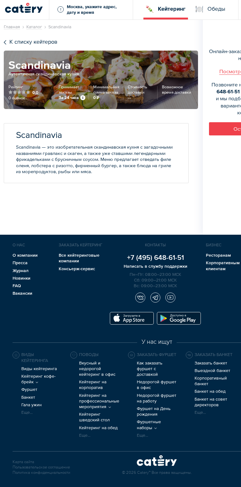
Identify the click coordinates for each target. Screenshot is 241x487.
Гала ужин (31, 404)
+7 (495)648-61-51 (155, 257)
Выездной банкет (212, 370)
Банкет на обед (210, 391)
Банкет (28, 397)
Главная (12, 26)
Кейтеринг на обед (98, 427)
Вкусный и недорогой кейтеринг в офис (97, 368)
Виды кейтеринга (39, 368)
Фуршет (29, 389)
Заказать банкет (211, 362)
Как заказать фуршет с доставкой (149, 368)
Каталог (34, 26)
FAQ (17, 285)
